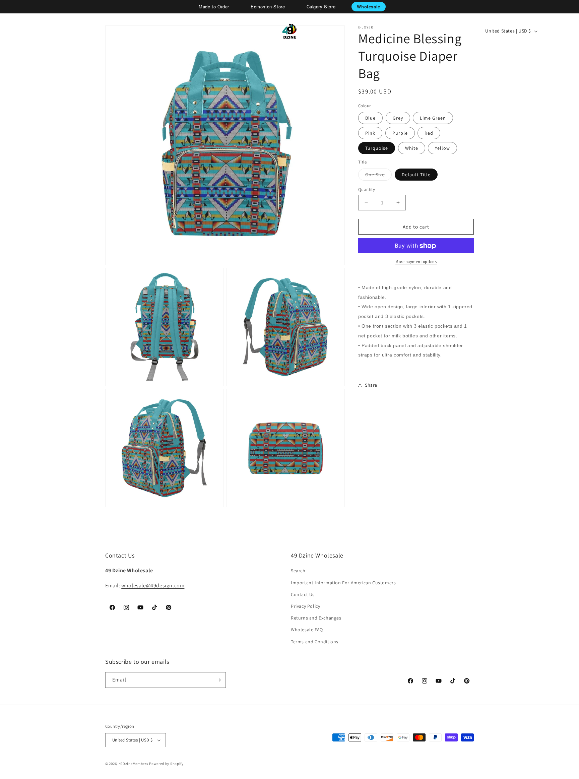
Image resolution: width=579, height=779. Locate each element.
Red (429, 133)
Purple (400, 133)
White (411, 148)
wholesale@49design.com (152, 585)
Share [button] (371, 385)
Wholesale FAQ (307, 630)
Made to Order (214, 6)
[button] (28, 31)
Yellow (442, 148)
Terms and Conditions (314, 642)
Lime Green (433, 118)
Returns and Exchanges (316, 618)
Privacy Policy (305, 606)
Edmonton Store (268, 6)
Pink (370, 133)
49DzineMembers (133, 763)
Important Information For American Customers (343, 583)
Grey (398, 118)
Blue (370, 118)
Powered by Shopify (166, 763)
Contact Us (303, 594)
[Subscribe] (218, 680)
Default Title (416, 175)
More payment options (416, 261)
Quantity (366, 189)
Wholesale (368, 6)
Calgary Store (321, 6)
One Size (378, 176)
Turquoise (376, 148)
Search (298, 571)
